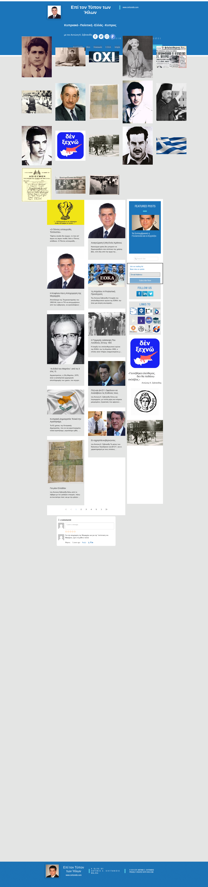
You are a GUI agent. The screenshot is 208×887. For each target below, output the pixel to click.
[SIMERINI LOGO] (133, 311)
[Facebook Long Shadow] (139, 293)
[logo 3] (148, 329)
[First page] (66, 509)
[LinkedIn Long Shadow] (145, 293)
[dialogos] (156, 311)
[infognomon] (156, 329)
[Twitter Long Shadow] (150, 293)
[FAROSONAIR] (141, 320)
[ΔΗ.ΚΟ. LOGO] (149, 320)
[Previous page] (71, 509)
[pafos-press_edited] (156, 320)
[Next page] (101, 509)
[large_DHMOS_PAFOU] (141, 329)
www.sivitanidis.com (73, 875)
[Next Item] (155, 223)
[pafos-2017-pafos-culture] (133, 329)
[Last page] (106, 509)
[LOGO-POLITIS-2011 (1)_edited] (149, 311)
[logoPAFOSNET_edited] (133, 320)
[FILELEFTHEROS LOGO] (141, 311)
